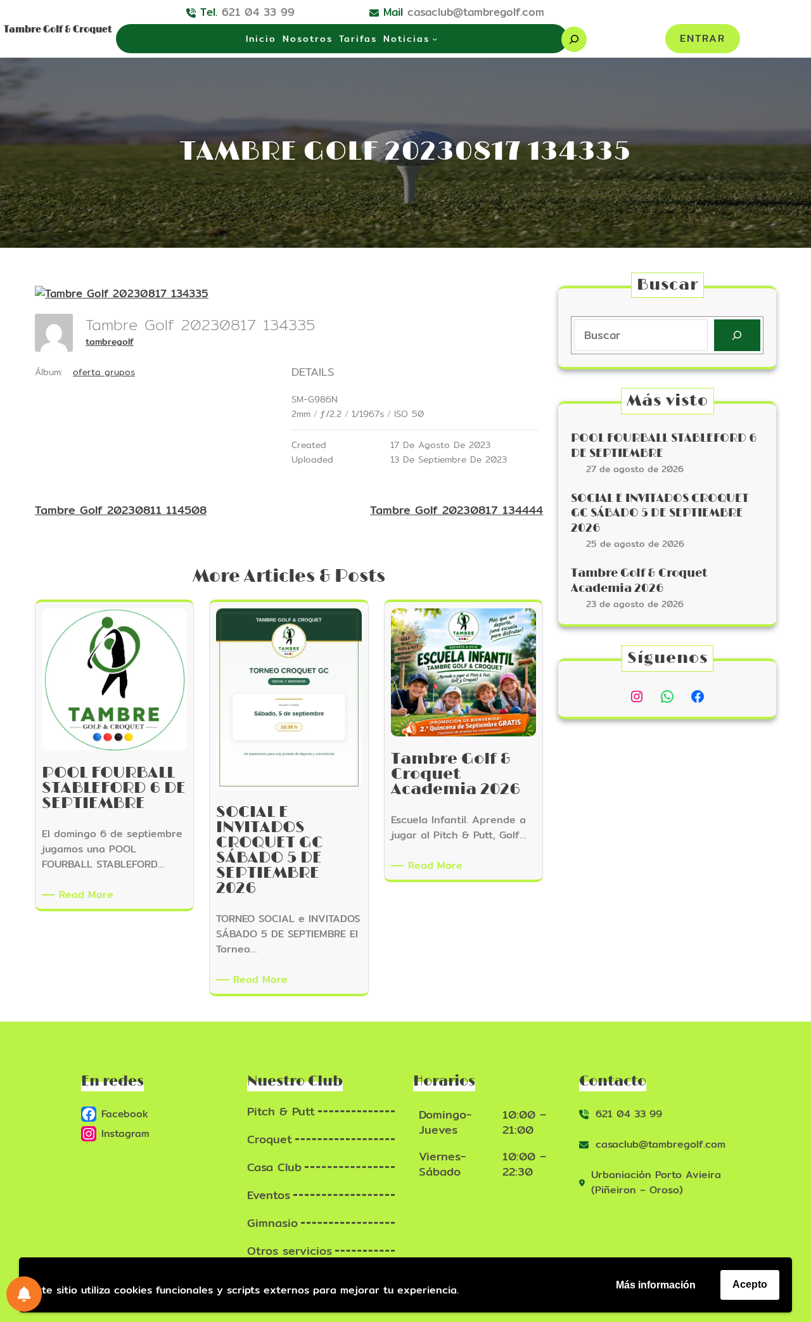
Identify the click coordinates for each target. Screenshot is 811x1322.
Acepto (749, 1284)
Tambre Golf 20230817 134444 (456, 510)
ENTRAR (702, 38)
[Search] (737, 335)
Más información (656, 1285)
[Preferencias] (24, 1294)
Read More (88, 894)
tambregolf (110, 342)
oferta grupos (104, 372)
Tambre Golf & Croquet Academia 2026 (639, 581)
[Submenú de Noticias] (434, 38)
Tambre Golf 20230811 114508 (121, 510)
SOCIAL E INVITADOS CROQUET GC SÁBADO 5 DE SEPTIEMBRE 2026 (660, 514)
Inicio (261, 39)
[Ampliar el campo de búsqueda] (574, 39)
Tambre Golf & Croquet (58, 29)
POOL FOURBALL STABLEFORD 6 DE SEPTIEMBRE (664, 446)
